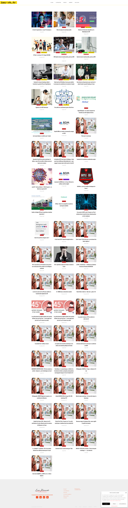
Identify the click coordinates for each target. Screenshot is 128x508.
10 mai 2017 (86, 400)
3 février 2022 (86, 86)
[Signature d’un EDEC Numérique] (42, 96)
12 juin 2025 (42, 32)
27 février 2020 (64, 186)
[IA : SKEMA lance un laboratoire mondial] (64, 281)
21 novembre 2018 (41, 345)
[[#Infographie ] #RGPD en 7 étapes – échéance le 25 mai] (86, 358)
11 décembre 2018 (86, 294)
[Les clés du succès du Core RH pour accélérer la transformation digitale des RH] (42, 281)
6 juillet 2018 (42, 373)
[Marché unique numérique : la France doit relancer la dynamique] (86, 385)
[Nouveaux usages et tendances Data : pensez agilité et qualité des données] (86, 410)
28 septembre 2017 (64, 400)
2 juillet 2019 (64, 208)
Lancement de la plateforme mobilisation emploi (86, 159)
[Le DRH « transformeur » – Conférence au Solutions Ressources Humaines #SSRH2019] (86, 254)
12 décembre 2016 (42, 427)
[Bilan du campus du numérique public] (64, 19)
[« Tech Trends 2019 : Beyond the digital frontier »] (64, 228)
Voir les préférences (122, 503)
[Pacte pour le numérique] (86, 125)
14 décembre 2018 (42, 295)
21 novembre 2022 (42, 57)
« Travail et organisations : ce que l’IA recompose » (42, 30)
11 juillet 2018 (86, 347)
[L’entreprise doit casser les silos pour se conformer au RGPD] (86, 333)
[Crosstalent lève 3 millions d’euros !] (42, 333)
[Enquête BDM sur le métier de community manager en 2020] (64, 123)
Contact (65, 497)
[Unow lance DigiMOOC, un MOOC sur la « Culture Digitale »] (42, 463)
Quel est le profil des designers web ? (41, 237)
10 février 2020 (42, 216)
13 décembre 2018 (64, 294)
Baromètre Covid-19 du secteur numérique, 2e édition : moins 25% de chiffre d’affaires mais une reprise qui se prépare (42, 161)
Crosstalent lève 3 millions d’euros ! (42, 343)
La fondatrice (66, 490)
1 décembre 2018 (41, 322)
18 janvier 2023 (86, 34)
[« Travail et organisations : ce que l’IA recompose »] (42, 19)
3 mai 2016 (41, 477)
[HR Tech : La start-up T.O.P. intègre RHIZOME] (42, 44)
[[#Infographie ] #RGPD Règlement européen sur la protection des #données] (42, 385)
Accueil (65, 489)
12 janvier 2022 (42, 109)
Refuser (114, 503)
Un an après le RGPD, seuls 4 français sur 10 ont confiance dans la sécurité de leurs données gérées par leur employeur (86, 214)
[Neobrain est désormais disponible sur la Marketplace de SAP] (86, 19)
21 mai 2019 (86, 218)
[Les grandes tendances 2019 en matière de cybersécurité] (86, 306)
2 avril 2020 (86, 161)
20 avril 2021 (42, 138)
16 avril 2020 (64, 165)
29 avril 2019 (42, 240)
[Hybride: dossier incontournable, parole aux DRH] (86, 44)
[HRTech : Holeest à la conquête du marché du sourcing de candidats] (64, 197)
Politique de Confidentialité (115, 500)
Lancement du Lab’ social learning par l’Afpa (63, 448)
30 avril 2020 (42, 165)
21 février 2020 (86, 190)
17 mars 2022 (64, 86)
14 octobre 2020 (64, 135)
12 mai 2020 (86, 138)
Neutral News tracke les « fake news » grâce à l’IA (86, 291)
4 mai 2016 (86, 452)
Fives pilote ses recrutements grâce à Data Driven (64, 107)
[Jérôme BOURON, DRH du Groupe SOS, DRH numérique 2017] (64, 385)
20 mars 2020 (42, 191)
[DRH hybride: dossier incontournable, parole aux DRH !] (64, 44)
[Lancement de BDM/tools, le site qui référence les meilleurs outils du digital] (64, 173)
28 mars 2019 (64, 241)
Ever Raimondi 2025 (39, 506)
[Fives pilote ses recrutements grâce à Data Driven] (64, 96)
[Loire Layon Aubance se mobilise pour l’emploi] (42, 125)
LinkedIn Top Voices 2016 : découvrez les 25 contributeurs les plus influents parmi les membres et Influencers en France (42, 423)
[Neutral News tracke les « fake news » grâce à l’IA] (86, 281)
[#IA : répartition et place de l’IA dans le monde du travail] (64, 254)
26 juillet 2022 (64, 61)
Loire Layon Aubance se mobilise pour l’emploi (42, 136)
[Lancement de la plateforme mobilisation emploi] (86, 148)
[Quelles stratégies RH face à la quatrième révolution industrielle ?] (42, 201)
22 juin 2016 (42, 452)
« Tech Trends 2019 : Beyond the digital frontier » (64, 239)
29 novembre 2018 (86, 321)
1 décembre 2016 (86, 425)
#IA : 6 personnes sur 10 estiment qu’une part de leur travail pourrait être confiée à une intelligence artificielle (42, 266)
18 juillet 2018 (64, 347)
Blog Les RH (66, 496)
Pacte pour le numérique (86, 136)
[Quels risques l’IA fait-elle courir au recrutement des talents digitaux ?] (86, 228)
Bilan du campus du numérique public (64, 30)
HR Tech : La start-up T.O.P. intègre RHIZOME (41, 55)
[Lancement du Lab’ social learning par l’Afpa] (64, 438)
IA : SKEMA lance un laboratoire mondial (64, 291)
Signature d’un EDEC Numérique (42, 107)
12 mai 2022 (42, 86)
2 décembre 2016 (64, 425)
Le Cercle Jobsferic (67, 494)
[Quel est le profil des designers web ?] (42, 228)
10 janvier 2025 (64, 32)
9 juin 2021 (86, 114)
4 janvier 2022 (64, 109)
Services (65, 492)
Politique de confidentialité (77, 489)
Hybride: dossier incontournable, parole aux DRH (86, 57)
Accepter (106, 503)
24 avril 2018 (86, 373)
